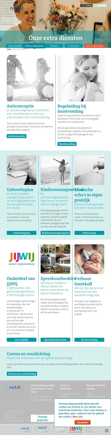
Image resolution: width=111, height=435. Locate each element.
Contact (54, 45)
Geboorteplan (21, 233)
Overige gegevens (42, 418)
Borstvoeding (67, 144)
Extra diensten (34, 46)
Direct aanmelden (95, 45)
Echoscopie (89, 233)
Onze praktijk (14, 45)
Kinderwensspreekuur (55, 233)
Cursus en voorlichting (22, 373)
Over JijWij (21, 339)
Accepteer (82, 422)
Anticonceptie (16, 136)
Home (9, 49)
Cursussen (73, 45)
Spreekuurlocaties (55, 339)
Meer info (78, 416)
